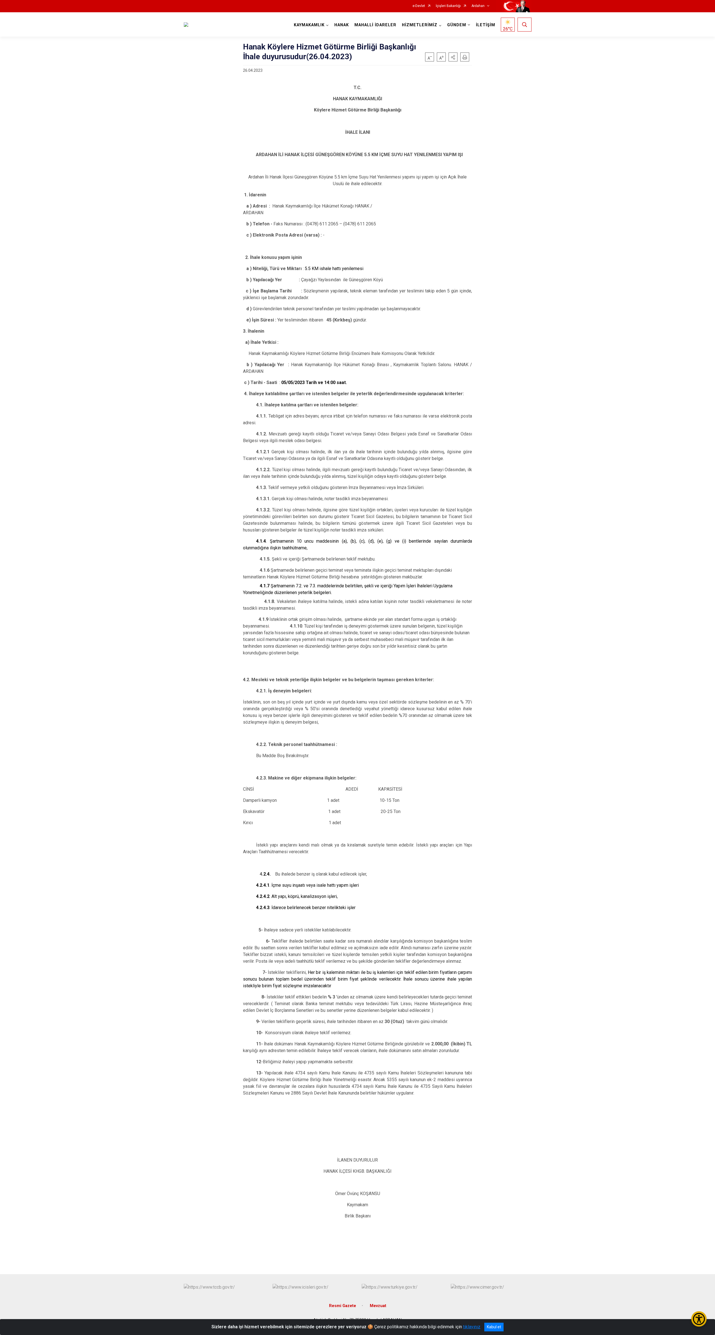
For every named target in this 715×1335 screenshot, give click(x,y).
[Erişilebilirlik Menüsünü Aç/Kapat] (699, 1319)
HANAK (341, 25)
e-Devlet (419, 6)
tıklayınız (471, 1326)
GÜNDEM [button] (456, 25)
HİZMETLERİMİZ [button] (419, 25)
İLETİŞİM (485, 25)
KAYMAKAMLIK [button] (309, 25)
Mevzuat (378, 1305)
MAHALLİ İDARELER (375, 25)
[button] (453, 57)
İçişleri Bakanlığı (448, 6)
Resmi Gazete (342, 1305)
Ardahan (478, 6)
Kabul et (494, 1327)
